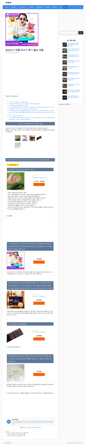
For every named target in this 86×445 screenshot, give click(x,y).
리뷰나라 (34, 427)
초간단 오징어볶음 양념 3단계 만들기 (74, 61)
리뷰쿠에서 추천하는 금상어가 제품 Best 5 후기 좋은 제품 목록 (25, 104)
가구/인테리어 (22, 7)
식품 (61, 7)
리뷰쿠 (8, 2)
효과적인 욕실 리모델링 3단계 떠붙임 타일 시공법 (74, 91)
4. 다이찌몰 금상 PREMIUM (16, 116)
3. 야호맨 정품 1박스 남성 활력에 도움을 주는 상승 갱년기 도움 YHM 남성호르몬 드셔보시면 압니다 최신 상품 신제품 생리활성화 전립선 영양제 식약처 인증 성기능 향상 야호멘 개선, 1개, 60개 (32, 112)
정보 (65, 7)
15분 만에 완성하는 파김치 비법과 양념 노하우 (73, 97)
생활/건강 (47, 7)
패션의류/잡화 (39, 7)
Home (6, 7)
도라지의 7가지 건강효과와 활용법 (73, 84)
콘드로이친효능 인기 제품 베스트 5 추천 (16, 435)
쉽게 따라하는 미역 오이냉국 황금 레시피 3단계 (73, 56)
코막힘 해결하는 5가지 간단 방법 (73, 67)
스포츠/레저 (31, 7)
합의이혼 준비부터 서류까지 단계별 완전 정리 (74, 73)
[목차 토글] (6, 100)
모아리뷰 (29, 427)
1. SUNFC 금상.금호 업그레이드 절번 (19, 105)
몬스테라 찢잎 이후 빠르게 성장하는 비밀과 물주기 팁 (73, 44)
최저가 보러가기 (39, 184)
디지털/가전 (13, 7)
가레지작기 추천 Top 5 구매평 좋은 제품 (16, 434)
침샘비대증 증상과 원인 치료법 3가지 (74, 79)
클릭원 (39, 427)
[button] (80, 7)
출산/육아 (55, 7)
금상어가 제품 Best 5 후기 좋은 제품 (18, 102)
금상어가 (9, 432)
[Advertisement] (30, 63)
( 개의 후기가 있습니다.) (39, 177)
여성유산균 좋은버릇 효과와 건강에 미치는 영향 (74, 50)
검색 (81, 32)
